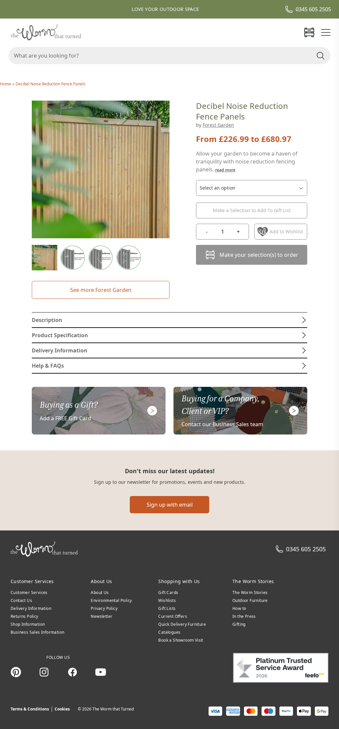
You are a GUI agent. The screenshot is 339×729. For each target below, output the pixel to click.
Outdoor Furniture (250, 600)
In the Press (244, 616)
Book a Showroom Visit (180, 640)
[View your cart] (309, 32)
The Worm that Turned (113, 709)
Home (6, 84)
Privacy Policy (104, 608)
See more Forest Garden (100, 290)
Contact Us (21, 600)
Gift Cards (168, 592)
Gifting (239, 624)
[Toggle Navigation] (326, 32)
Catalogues (169, 632)
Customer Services (29, 592)
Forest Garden (218, 125)
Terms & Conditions (30, 709)
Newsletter (101, 616)
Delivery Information (31, 608)
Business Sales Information (37, 632)
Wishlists (167, 600)
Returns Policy (24, 616)
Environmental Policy (111, 600)
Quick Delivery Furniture (182, 624)
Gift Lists (166, 608)
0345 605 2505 (313, 9)
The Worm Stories (249, 592)
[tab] (169, 320)
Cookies (62, 709)
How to (239, 608)
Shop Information (28, 624)
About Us (100, 592)
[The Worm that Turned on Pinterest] (16, 672)
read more (225, 170)
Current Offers (172, 616)
